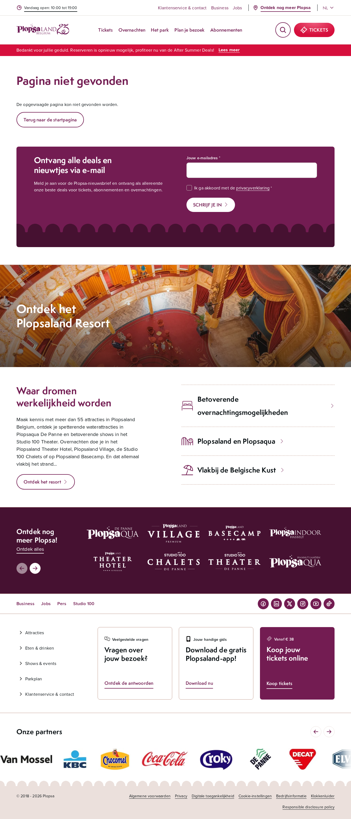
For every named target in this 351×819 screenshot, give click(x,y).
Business (219, 8)
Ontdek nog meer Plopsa (286, 7)
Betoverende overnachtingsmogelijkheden (242, 405)
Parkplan (33, 679)
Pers (62, 603)
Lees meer (229, 50)
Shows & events (40, 663)
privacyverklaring (253, 188)
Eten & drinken (39, 648)
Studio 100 (84, 603)
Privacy (181, 796)
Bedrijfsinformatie (291, 796)
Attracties (34, 633)
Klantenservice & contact (182, 8)
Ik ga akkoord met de (232, 188)
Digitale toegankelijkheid (213, 796)
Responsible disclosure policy (308, 807)
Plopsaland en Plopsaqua (236, 441)
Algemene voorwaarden (150, 796)
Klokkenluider (323, 796)
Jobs (237, 8)
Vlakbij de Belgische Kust (236, 470)
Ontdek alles (30, 549)
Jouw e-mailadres (202, 157)
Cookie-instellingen (255, 796)
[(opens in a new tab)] (26, 759)
